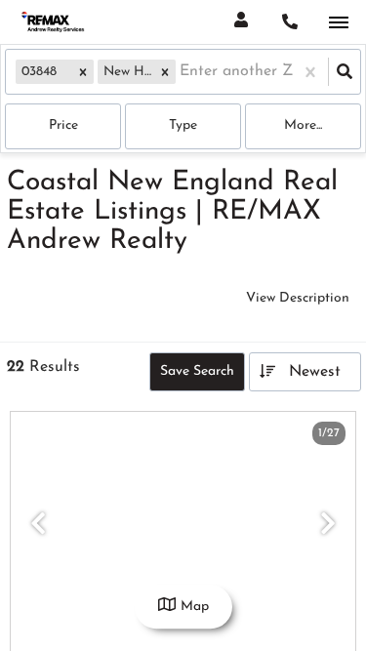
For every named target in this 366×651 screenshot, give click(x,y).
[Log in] (241, 22)
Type (183, 125)
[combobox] (182, 72)
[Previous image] (38, 526)
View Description (297, 298)
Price (63, 125)
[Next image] (328, 526)
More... (303, 125)
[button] (83, 72)
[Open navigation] (338, 23)
